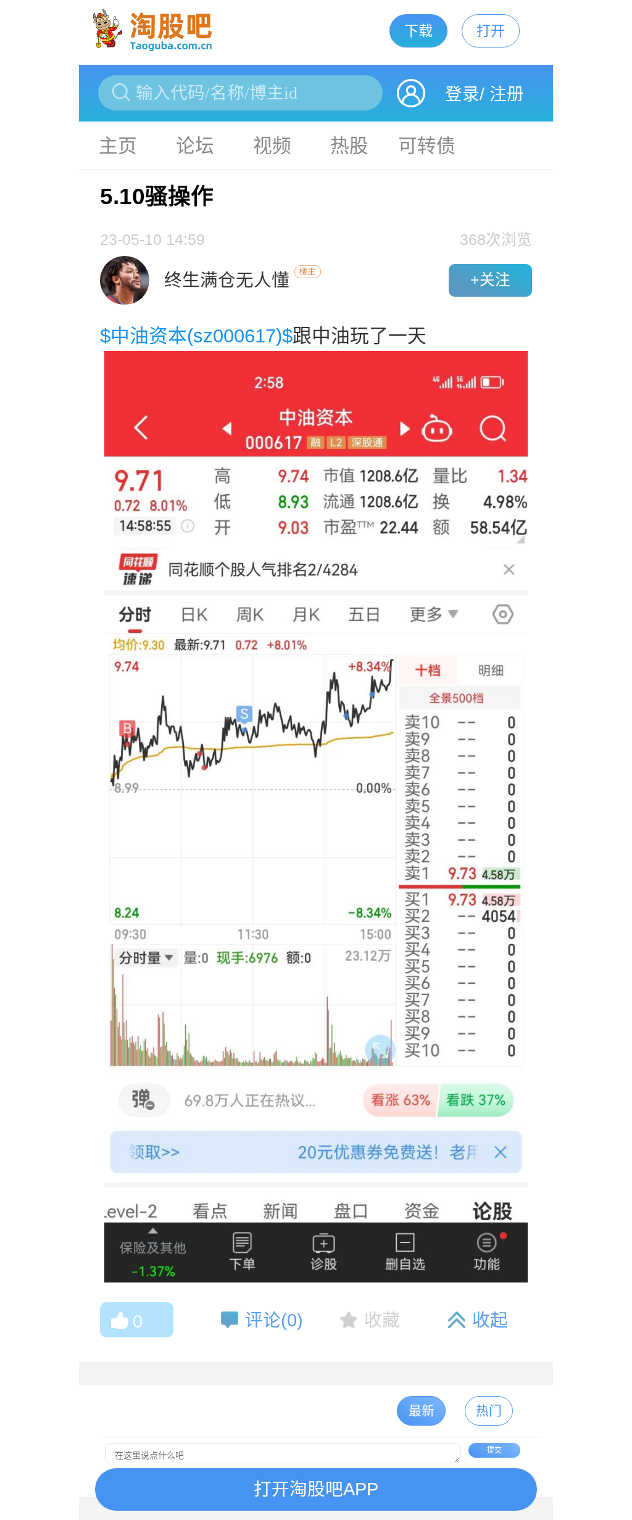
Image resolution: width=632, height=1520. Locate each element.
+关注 (490, 279)
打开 (490, 31)
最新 (421, 1410)
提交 (494, 1450)
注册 (506, 94)
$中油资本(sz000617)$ (196, 336)
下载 (418, 31)
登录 (462, 94)
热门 (489, 1410)
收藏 (382, 1320)
